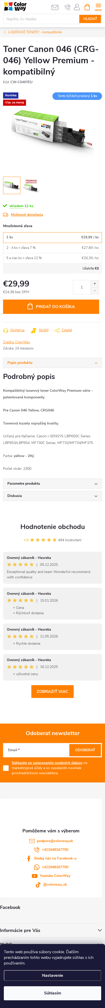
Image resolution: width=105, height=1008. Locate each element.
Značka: (16, 342)
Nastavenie (52, 975)
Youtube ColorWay (55, 875)
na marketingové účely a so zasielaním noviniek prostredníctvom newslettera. (49, 767)
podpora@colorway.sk (55, 841)
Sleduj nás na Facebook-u (55, 858)
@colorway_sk (55, 884)
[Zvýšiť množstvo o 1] (94, 283)
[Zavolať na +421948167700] (67, 7)
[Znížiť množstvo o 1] (94, 290)
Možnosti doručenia (27, 214)
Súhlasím (52, 993)
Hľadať (90, 19)
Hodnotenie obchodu (52, 526)
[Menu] (98, 7)
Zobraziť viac (52, 691)
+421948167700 (55, 849)
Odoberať (85, 750)
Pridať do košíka (55, 307)
